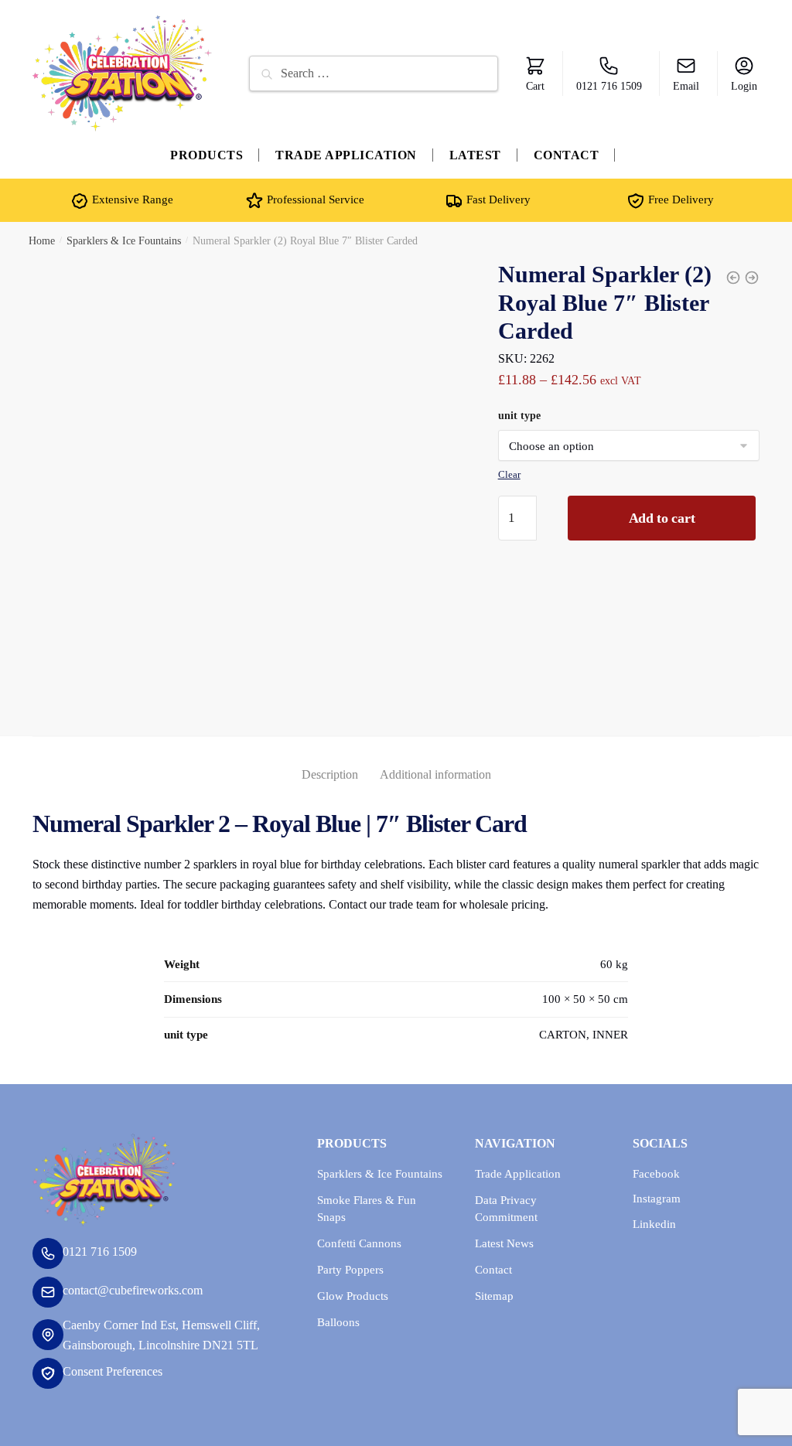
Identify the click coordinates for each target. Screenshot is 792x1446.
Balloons (338, 1322)
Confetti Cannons (359, 1243)
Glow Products (352, 1296)
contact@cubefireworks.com (133, 1290)
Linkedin (654, 1224)
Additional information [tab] (435, 774)
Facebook (656, 1174)
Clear (509, 474)
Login (744, 86)
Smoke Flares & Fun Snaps (366, 1209)
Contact (493, 1270)
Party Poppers (350, 1270)
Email (686, 86)
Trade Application (518, 1174)
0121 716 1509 (609, 86)
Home (42, 241)
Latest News (504, 1243)
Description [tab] (330, 774)
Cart (535, 86)
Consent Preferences (112, 1371)
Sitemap (494, 1296)
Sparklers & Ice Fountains (124, 241)
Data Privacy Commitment (506, 1209)
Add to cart (662, 518)
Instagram (657, 1198)
